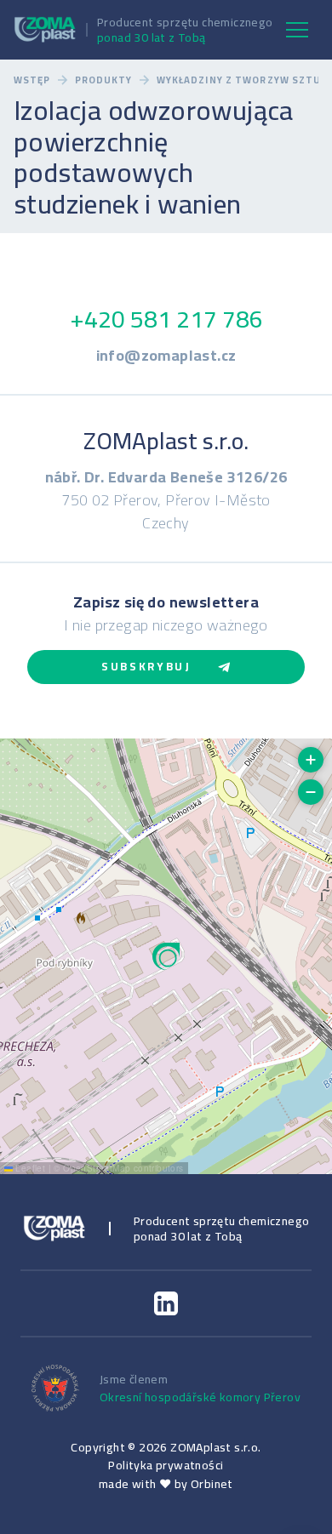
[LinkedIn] (166, 1303)
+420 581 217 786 (166, 319)
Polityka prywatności (165, 1465)
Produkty (104, 80)
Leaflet (29, 1168)
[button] (166, 956)
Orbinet (212, 1484)
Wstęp (32, 80)
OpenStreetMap (96, 1168)
